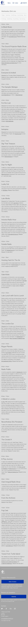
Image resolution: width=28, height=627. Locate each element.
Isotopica (4, 129)
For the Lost (6, 103)
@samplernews (19, 94)
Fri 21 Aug (4, 18)
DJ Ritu (3, 401)
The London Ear (7, 323)
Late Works (5, 198)
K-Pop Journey (7, 459)
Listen (16, 3)
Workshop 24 (19, 372)
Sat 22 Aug (9, 18)
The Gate (24, 280)
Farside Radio (6, 244)
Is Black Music (6, 27)
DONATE (24, 3)
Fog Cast (4, 510)
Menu (9, 3)
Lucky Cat (5, 184)
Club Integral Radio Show (10, 482)
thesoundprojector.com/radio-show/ (9, 62)
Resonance (3, 572)
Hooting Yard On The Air (10, 260)
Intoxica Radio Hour (8, 219)
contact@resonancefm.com (7, 618)
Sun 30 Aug (20, 15)
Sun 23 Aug (15, 18)
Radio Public (6, 369)
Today (3, 15)
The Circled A (6, 439)
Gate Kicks (5, 274)
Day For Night (6, 165)
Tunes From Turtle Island (10, 554)
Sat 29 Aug (13, 15)
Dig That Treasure (8, 143)
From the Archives (8, 498)
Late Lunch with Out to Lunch (12, 295)
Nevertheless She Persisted (11, 422)
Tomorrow (8, 15)
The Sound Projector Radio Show (13, 46)
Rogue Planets (6, 346)
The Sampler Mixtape (9, 87)
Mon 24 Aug (22, 18)
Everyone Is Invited (8, 72)
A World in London (8, 399)
